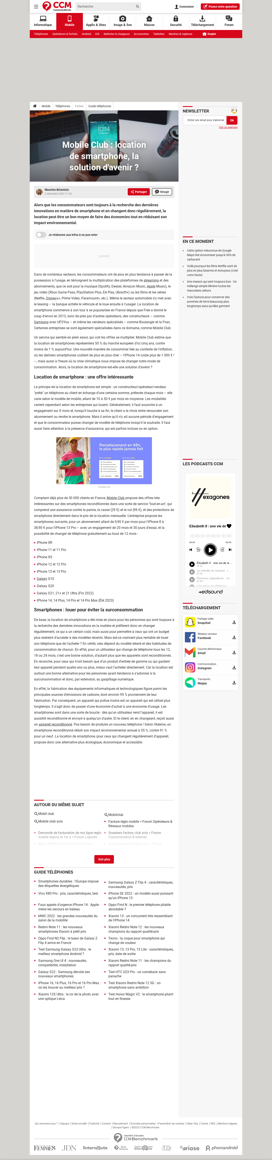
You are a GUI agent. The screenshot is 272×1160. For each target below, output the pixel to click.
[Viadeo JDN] (166, 1148)
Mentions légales (227, 1123)
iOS (97, 34)
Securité (176, 25)
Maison (149, 25)
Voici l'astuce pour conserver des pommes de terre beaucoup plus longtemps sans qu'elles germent (208, 301)
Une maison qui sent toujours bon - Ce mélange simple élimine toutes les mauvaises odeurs (212, 286)
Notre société (79, 1123)
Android (86, 34)
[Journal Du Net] (69, 1148)
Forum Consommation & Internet (134, 835)
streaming (151, 280)
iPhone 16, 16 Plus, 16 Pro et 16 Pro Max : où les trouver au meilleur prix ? (69, 985)
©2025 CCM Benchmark (145, 1127)
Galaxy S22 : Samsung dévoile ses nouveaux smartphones (64, 974)
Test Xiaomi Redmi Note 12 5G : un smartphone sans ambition (134, 985)
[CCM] (56, 6)
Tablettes (158, 34)
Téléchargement (202, 25)
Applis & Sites (96, 25)
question (223, 6)
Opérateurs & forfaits (65, 34)
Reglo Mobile (48, 844)
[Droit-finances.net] (121, 1148)
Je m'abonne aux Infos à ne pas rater (73, 234)
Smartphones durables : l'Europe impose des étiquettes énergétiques (68, 883)
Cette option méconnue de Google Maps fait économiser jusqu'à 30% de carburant (211, 255)
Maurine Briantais (57, 189)
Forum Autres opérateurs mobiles (65, 846)
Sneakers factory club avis (128, 833)
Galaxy (42, 579)
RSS (213, 1123)
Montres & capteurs (180, 34)
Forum (229, 25)
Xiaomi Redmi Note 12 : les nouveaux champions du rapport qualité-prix (136, 929)
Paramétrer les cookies (171, 1123)
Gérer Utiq (192, 1123)
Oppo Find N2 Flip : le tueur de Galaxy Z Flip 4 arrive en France (68, 940)
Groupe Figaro (121, 1127)
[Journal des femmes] (44, 1148)
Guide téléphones (99, 106)
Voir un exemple (228, 127)
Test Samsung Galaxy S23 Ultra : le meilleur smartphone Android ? (64, 951)
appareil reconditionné (55, 724)
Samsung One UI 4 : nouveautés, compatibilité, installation (62, 963)
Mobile (46, 106)
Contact (106, 1123)
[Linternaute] (95, 1148)
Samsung (41, 322)
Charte (204, 1123)
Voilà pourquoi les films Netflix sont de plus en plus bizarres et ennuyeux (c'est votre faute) (212, 270)
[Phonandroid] (222, 1148)
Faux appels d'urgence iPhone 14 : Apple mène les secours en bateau (68, 907)
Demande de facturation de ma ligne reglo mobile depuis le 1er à (69, 835)
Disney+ (52, 298)
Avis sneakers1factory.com (128, 844)
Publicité (94, 1123)
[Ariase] (189, 1148)
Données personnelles (143, 1123)
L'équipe (64, 1123)
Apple (151, 286)
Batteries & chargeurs (117, 34)
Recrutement (120, 1123)
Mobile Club (116, 498)
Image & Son (123, 25)
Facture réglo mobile (123, 822)
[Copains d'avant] (144, 1148)
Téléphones (41, 34)
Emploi (211, 34)
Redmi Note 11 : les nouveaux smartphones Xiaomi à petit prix (62, 929)
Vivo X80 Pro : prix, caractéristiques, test (68, 893)
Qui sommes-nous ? (46, 1123)
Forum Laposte (85, 837)
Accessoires (141, 34)
